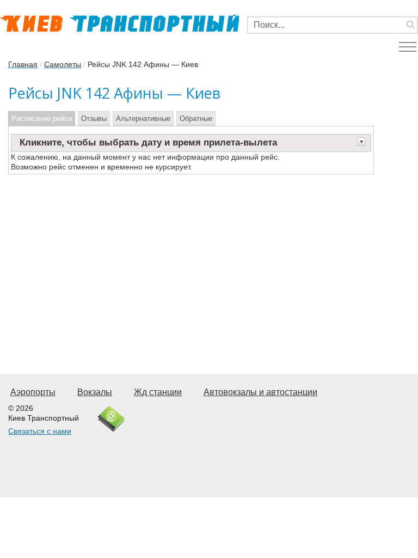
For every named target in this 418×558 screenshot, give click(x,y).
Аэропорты (33, 392)
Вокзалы (94, 392)
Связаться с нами (39, 431)
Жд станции (158, 392)
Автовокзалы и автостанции (260, 392)
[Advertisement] (191, 261)
